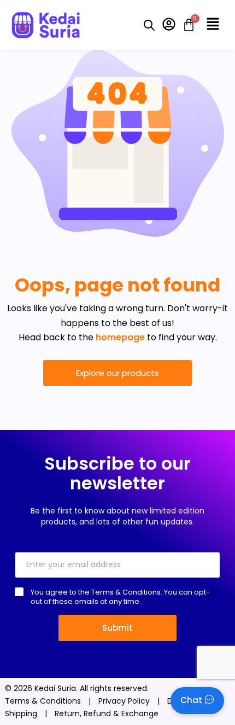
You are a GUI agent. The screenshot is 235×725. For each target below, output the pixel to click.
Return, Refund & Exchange (106, 713)
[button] (213, 25)
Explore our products (117, 373)
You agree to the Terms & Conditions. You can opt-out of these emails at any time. (120, 597)
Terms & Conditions (43, 700)
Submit (117, 627)
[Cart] (185, 25)
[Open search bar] (149, 25)
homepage (120, 337)
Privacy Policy (124, 700)
